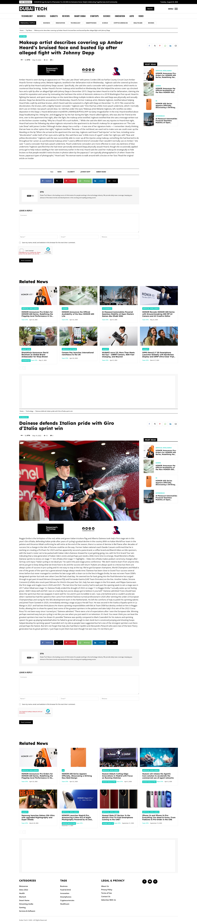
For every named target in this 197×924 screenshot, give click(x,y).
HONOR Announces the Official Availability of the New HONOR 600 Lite (165, 91)
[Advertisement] (161, 164)
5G (156, 100)
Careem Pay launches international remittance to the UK (78, 353)
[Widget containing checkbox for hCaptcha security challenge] (35, 250)
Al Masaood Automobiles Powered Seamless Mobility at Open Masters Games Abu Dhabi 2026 (166, 122)
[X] (154, 45)
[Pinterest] (160, 45)
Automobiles (160, 116)
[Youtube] (150, 881)
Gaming (158, 85)
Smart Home (26, 349)
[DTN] (22, 60)
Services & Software (69, 349)
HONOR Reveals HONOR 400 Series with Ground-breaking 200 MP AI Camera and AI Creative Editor (158, 314)
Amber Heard (101, 172)
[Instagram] (155, 881)
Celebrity (71, 172)
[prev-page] (20, 367)
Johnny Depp (85, 172)
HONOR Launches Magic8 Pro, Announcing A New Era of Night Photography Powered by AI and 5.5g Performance (73, 2)
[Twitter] (144, 881)
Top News (29, 30)
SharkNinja (26, 360)
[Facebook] (149, 45)
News (59, 172)
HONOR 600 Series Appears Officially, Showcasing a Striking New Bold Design (165, 106)
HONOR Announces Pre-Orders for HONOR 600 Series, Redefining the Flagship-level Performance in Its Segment (37, 315)
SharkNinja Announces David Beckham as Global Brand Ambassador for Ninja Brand (35, 354)
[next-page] (24, 367)
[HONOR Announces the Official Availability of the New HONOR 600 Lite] (149, 89)
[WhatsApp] (165, 45)
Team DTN (25, 320)
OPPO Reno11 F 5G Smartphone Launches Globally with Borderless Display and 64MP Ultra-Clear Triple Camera (158, 355)
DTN (28, 60)
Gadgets (105, 349)
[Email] (175, 45)
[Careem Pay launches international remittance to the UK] (78, 336)
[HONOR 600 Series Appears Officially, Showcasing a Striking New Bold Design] (149, 104)
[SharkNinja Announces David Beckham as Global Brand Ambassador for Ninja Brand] (38, 336)
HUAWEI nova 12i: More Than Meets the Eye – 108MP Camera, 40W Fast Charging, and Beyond (118, 354)
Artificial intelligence (164, 70)
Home (22, 30)
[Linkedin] (170, 45)
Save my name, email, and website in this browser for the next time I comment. (48, 242)
